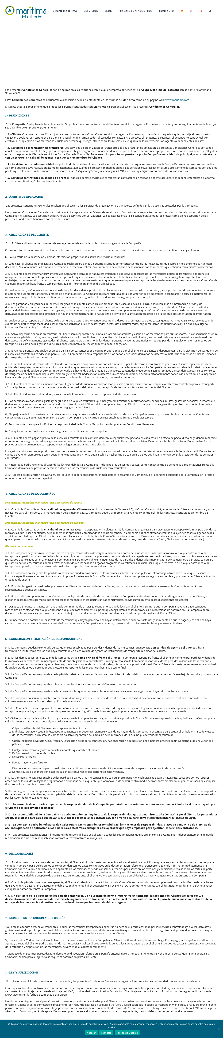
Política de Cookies (127, 1032)
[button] (210, 11)
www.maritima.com (177, 100)
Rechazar (106, 1032)
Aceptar (91, 1032)
